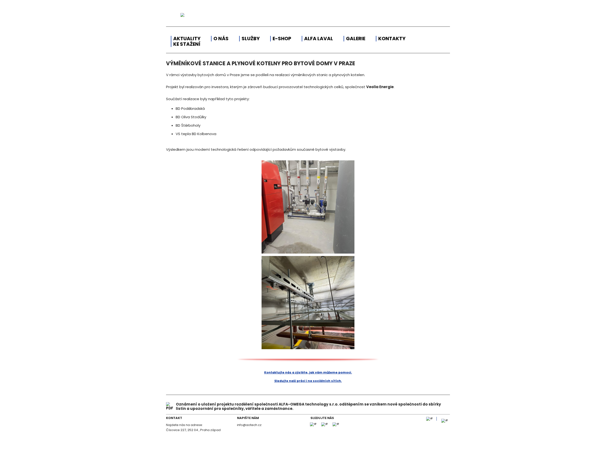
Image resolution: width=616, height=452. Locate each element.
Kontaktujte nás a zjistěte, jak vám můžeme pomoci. (308, 372)
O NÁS (221, 38)
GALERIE (355, 38)
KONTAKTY (391, 38)
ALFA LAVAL (318, 38)
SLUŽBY (251, 38)
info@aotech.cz (249, 425)
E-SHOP (282, 38)
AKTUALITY (186, 38)
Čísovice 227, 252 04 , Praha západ (193, 430)
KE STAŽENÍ (186, 44)
